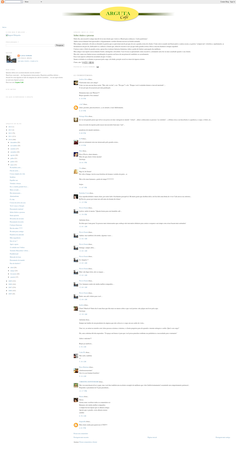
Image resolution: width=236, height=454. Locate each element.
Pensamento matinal (16, 209)
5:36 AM (82, 361)
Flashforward (14, 254)
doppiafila (82, 421)
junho (12, 161)
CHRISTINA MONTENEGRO (89, 382)
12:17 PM (83, 391)
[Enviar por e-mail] (83, 62)
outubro (13, 149)
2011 (10, 136)
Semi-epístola (14, 215)
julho (12, 158)
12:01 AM (83, 226)
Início (4, 27)
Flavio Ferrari (83, 208)
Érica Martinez (84, 367)
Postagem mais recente (81, 437)
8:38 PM (82, 98)
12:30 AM (83, 314)
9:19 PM (82, 145)
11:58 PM (83, 214)
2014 (10, 127)
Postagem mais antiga (223, 437)
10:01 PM (83, 162)
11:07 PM (83, 187)
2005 (10, 294)
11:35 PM (83, 202)
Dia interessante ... (16, 193)
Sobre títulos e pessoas (84, 35)
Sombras (12, 177)
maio (12, 165)
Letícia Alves (83, 79)
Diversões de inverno (17, 218)
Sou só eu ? (13, 241)
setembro (13, 152)
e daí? (81, 104)
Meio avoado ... (15, 190)
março (12, 270)
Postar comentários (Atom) (88, 442)
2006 (10, 290)
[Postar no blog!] (86, 62)
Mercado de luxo (15, 257)
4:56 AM (82, 347)
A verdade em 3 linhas (17, 247)
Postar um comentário (81, 433)
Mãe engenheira (15, 238)
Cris (80, 168)
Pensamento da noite (17, 222)
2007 (10, 287)
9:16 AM (82, 376)
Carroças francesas (16, 225)
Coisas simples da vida (17, 174)
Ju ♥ (80, 139)
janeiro (12, 277)
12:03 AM (83, 263)
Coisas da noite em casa (18, 202)
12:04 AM (83, 287)
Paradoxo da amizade (17, 234)
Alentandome (14, 196)
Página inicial (152, 437)
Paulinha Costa (84, 193)
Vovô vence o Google (17, 206)
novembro (14, 145)
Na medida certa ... (16, 167)
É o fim (12, 199)
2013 (10, 130)
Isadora (81, 305)
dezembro (13, 142)
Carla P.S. (82, 352)
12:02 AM (83, 239)
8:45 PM (82, 111)
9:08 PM (82, 133)
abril (12, 267)
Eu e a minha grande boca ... (19, 186)
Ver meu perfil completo (28, 61)
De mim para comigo (17, 231)
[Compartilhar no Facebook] (90, 62)
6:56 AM (82, 416)
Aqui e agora (14, 244)
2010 (10, 139)
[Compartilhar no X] (88, 62)
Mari (80, 151)
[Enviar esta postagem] (97, 67)
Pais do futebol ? (15, 263)
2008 (10, 284)
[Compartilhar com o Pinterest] (93, 62)
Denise (81, 396)
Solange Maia (83, 116)
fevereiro (13, 274)
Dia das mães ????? (16, 228)
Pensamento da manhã (17, 260)
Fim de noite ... (15, 170)
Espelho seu (14, 180)
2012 (10, 133)
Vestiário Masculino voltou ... (20, 250)
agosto (12, 155)
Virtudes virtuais (15, 183)
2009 (10, 281)
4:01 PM (82, 428)
